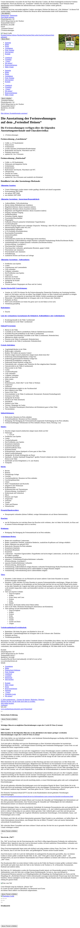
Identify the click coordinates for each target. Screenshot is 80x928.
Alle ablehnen (6, 13)
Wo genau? (8, 63)
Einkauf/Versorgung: (8, 326)
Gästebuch (8, 57)
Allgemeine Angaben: (8, 185)
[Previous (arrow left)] (1, 900)
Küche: (3, 467)
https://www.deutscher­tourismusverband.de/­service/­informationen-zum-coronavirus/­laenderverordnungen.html (37, 796)
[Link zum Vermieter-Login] (7, 896)
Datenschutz (5, 15)
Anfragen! (4, 705)
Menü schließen (6, 98)
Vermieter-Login (10, 694)
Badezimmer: (5, 308)
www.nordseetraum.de (8, 709)
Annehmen (5, 7)
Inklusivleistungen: (7, 413)
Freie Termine (9, 50)
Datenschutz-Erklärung (12, 670)
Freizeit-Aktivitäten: (8, 345)
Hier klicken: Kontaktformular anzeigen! (14, 113)
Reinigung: (5, 528)
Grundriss (8, 59)
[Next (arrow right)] (4, 900)
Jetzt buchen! (9, 52)
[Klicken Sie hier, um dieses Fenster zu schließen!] (1, 711)
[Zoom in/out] (6, 898)
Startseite (8, 43)
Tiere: (3, 574)
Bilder (7, 44)
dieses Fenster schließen (9, 719)
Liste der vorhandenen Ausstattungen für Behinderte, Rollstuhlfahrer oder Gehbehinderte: (33, 316)
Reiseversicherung (11, 65)
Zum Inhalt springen (7, 17)
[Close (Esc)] (1, 898)
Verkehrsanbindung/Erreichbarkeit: (14, 627)
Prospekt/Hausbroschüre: (10, 510)
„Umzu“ (8, 61)
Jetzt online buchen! (7, 703)
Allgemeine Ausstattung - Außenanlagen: (15, 260)
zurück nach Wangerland (24, 709)
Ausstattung (9, 48)
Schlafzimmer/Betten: (8, 536)
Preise (7, 46)
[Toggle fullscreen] (4, 898)
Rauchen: (4, 518)
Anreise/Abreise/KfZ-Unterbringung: (14, 288)
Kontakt (7, 54)
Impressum (13, 15)
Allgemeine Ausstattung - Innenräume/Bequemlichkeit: (20, 199)
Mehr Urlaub (9, 67)
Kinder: (3, 427)
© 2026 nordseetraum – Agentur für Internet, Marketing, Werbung (22, 699)
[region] (40, 17)
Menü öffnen (5, 39)
